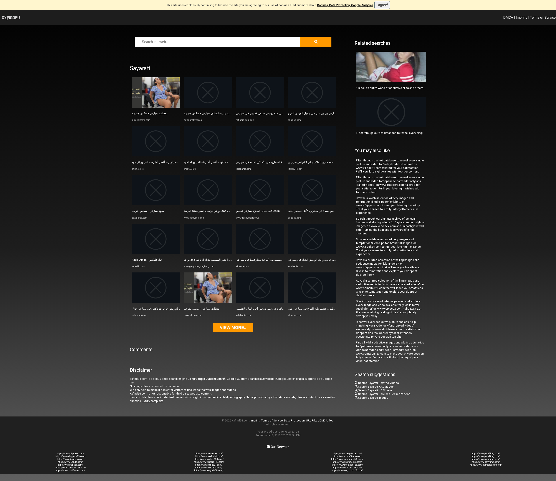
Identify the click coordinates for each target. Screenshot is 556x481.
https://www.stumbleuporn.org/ (486, 464)
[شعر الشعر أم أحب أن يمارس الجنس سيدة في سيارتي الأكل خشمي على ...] (312, 204)
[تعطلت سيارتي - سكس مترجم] (156, 107)
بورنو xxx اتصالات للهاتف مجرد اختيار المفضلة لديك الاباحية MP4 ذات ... (225, 260)
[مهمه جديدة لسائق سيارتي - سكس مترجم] (208, 107)
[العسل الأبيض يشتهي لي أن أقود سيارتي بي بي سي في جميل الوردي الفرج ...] (312, 107)
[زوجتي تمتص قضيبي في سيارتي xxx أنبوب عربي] (260, 107)
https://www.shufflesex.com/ (70, 470)
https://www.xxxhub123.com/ (208, 459)
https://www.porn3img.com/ (486, 459)
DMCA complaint (152, 401)
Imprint (521, 17)
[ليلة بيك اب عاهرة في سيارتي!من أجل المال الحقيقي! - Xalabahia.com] (260, 302)
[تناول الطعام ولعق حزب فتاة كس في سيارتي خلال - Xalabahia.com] (156, 302)
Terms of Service (543, 17)
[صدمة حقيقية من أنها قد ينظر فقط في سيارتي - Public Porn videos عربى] (260, 253)
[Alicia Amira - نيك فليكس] (156, 253)
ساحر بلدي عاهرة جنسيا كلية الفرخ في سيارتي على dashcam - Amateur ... (332, 308)
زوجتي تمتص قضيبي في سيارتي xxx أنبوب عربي (264, 113)
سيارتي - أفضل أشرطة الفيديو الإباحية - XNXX (158, 162)
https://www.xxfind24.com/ (208, 464)
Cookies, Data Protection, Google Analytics (345, 5)
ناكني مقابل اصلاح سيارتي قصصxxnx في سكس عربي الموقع (272, 211)
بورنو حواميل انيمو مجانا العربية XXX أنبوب (209, 211)
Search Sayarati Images (372, 398)
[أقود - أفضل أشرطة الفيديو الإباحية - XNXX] (208, 155)
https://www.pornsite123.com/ (70, 467)
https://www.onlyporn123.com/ (347, 470)
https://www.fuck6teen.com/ (347, 456)
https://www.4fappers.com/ (70, 453)
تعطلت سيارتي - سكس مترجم (149, 113)
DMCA (508, 17)
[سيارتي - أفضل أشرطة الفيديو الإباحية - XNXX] (156, 155)
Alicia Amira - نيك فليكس (147, 260)
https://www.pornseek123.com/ (347, 459)
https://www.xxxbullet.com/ (209, 456)
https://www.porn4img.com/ (486, 462)
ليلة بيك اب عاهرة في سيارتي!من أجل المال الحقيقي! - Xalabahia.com (277, 308)
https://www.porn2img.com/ (486, 456)
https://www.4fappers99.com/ (70, 456)
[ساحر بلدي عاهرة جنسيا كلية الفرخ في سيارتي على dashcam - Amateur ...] (312, 302)
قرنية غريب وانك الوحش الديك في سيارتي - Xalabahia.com (323, 260)
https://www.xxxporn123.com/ (209, 462)
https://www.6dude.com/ (70, 462)
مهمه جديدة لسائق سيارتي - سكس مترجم (208, 113)
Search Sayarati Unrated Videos (378, 383)
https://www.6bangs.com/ (70, 459)
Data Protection (294, 420)
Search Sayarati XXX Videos (375, 386)
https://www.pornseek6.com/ (347, 462)
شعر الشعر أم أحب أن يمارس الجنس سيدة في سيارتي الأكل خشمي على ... (332, 211)
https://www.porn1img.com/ (486, 453)
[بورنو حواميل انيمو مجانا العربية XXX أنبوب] (208, 204)
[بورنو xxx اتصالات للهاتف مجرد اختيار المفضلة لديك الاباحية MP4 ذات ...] (208, 253)
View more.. (233, 327)
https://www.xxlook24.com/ (208, 467)
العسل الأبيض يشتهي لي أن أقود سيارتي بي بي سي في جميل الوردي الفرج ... (333, 113)
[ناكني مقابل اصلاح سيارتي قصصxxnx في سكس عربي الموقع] (260, 204)
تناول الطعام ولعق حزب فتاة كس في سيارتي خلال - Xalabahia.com (171, 308)
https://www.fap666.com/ (70, 464)
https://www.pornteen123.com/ (347, 464)
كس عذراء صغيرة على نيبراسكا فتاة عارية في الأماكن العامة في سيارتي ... (279, 162)
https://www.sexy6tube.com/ (347, 453)
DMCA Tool (326, 420)
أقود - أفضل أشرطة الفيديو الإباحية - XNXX (209, 162)
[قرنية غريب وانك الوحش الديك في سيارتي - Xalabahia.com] (312, 253)
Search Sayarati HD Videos (374, 390)
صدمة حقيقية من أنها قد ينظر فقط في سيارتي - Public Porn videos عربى (279, 260)
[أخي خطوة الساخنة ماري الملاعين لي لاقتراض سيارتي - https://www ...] (312, 155)
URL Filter (312, 420)
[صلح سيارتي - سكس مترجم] (156, 204)
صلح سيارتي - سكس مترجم (148, 211)
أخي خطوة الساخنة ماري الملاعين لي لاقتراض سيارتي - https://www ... (330, 162)
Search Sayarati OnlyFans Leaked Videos (383, 394)
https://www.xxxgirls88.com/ (208, 470)
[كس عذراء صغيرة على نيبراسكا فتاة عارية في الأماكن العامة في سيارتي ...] (260, 155)
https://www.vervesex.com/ (209, 453)
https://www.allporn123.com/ (347, 467)
